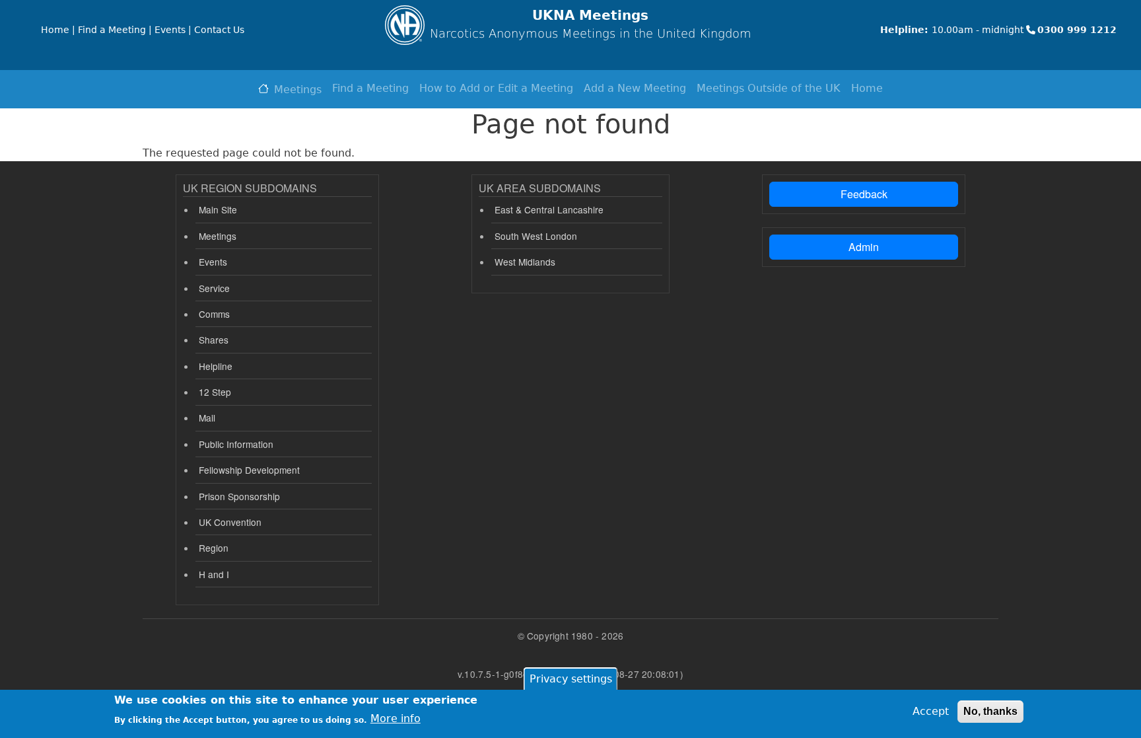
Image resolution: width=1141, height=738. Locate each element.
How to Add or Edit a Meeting (496, 88)
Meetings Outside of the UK (769, 88)
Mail (207, 417)
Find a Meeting (370, 88)
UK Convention (230, 522)
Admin (863, 246)
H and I (214, 574)
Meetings (298, 89)
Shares (213, 339)
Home (867, 88)
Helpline (215, 366)
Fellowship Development (249, 469)
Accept (931, 711)
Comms (214, 313)
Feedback (864, 194)
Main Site (218, 209)
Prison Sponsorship (239, 496)
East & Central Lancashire (549, 209)
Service (214, 288)
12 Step (215, 391)
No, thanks (990, 711)
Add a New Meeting (635, 88)
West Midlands (525, 261)
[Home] (405, 25)
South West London (536, 235)
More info (395, 718)
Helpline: (904, 29)
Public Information (236, 444)
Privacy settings (571, 679)
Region (213, 547)
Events (213, 261)
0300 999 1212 (1077, 29)
